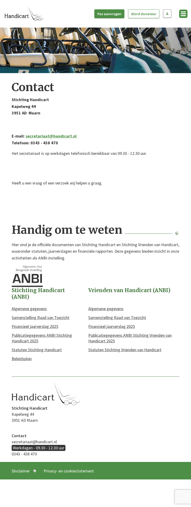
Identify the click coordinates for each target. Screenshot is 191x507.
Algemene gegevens (29, 308)
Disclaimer (21, 471)
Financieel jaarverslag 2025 (35, 326)
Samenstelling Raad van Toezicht (40, 317)
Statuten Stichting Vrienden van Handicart (124, 349)
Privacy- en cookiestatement (69, 471)
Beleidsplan (22, 358)
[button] (183, 14)
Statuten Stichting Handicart (37, 349)
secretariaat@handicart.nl (51, 136)
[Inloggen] (167, 13)
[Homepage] (24, 13)
